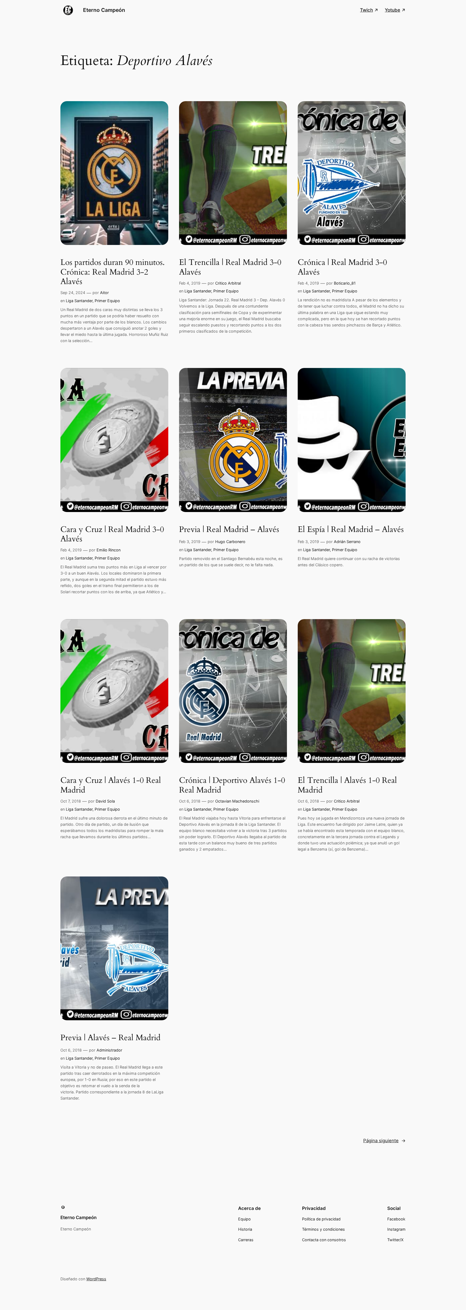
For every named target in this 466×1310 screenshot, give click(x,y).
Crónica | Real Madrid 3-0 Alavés (342, 267)
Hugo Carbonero (230, 541)
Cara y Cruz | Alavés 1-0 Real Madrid (110, 785)
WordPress (96, 1279)
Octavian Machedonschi (237, 801)
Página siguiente (384, 1140)
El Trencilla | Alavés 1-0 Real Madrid (347, 785)
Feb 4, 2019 (189, 283)
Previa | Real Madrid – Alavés (229, 530)
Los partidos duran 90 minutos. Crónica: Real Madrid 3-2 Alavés (112, 272)
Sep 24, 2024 (72, 292)
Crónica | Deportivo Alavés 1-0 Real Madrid (232, 785)
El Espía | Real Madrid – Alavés (351, 530)
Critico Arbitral (228, 283)
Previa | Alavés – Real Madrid (110, 1038)
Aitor (104, 292)
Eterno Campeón (104, 10)
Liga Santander (79, 300)
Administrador (109, 1050)
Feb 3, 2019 (189, 541)
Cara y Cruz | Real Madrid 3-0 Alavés (112, 534)
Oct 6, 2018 (189, 801)
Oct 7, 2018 (70, 801)
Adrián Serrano (347, 541)
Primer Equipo (107, 300)
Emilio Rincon (109, 550)
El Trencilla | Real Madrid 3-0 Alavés (230, 267)
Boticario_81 (345, 283)
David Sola (105, 801)
